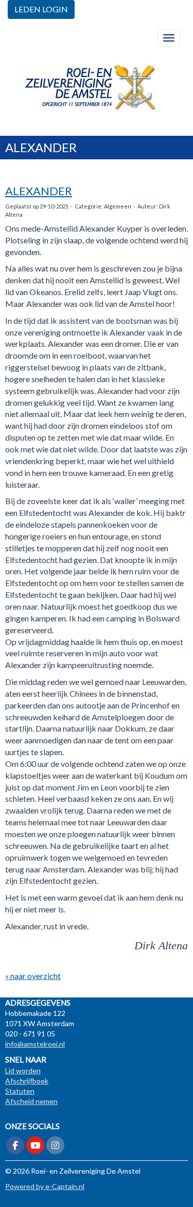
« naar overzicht (33, 976)
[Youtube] (35, 1145)
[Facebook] (15, 1145)
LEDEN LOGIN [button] (41, 9)
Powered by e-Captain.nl (44, 1186)
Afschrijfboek (26, 1080)
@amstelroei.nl (35, 1043)
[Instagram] (55, 1145)
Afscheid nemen (31, 1101)
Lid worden (23, 1070)
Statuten (19, 1091)
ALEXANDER (38, 191)
